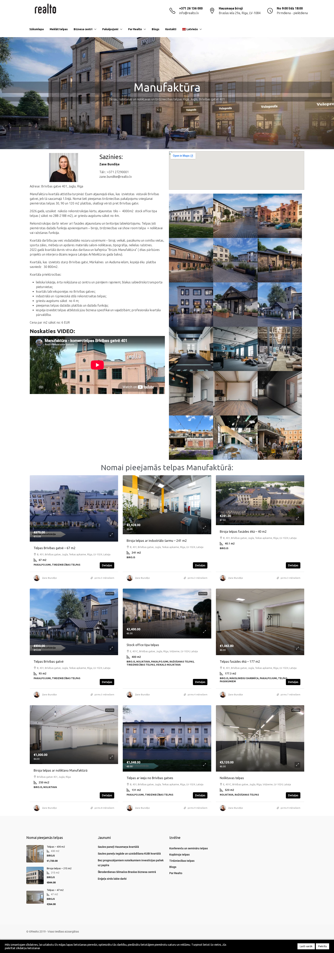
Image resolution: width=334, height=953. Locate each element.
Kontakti (170, 29)
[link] (74, 508)
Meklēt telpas (59, 29)
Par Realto (135, 29)
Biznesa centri (83, 29)
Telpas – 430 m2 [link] (56, 846)
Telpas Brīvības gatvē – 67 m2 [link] (54, 548)
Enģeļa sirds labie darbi (112, 878)
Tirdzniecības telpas (181, 860)
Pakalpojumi (110, 29)
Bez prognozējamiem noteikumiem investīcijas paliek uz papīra (131, 863)
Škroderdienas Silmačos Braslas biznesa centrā (127, 872)
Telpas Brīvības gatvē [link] (49, 661)
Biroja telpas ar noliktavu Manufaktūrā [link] (60, 770)
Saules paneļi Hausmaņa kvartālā (118, 846)
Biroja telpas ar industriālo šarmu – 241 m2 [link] (157, 540)
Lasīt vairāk (306, 946)
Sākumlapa (36, 29)
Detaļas (107, 565)
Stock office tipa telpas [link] (143, 645)
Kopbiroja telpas (179, 854)
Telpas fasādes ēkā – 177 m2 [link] (240, 661)
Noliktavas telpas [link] (232, 778)
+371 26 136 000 (191, 8)
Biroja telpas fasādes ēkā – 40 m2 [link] (243, 531)
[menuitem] (302, 29)
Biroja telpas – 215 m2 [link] (59, 868)
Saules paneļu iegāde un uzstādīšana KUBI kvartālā (129, 853)
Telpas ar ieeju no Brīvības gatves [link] (150, 778)
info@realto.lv (189, 13)
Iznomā (109, 593)
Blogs (155, 29)
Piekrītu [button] (322, 946)
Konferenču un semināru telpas (188, 848)
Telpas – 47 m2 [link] (55, 890)
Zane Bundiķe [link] (49, 578)
